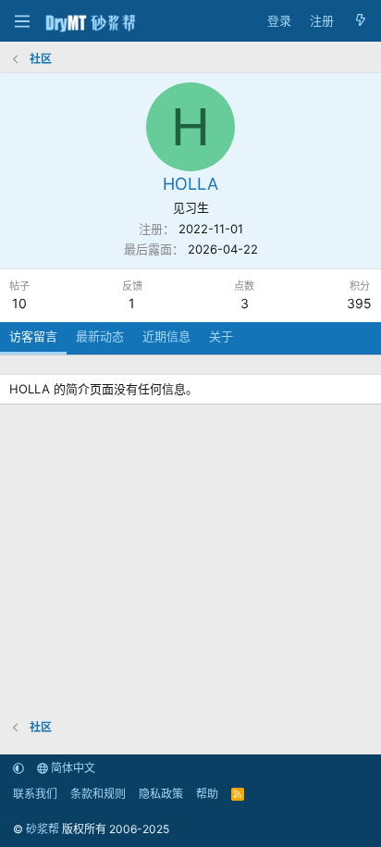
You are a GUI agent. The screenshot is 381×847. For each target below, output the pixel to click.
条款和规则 (98, 794)
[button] (18, 768)
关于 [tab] (221, 336)
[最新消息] (360, 21)
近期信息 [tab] (166, 336)
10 (19, 303)
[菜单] (22, 21)
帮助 (207, 794)
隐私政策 (161, 794)
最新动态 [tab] (100, 336)
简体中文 (71, 768)
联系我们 (35, 794)
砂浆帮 (42, 829)
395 (359, 303)
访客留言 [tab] (33, 336)
